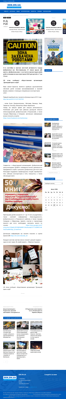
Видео (18, 11)
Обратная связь (47, 11)
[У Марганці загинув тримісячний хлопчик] (36, 345)
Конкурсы (33, 11)
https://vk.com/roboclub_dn (19, 236)
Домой (4, 15)
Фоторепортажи (25, 11)
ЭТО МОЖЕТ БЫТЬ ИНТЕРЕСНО (12, 318)
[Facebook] (51, 1)
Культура (5, 328)
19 (51, 202)
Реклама (39, 11)
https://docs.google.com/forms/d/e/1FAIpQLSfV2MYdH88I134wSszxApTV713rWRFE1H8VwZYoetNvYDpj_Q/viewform (22, 227)
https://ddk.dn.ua (18, 397)
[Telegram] (53, 1)
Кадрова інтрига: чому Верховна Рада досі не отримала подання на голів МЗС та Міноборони (9, 354)
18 (48, 202)
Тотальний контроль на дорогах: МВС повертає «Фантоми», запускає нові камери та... (57, 146)
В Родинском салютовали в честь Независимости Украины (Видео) (34, 310)
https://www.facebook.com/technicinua (15, 118)
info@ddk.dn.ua (33, 387)
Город (9, 15)
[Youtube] (61, 1)
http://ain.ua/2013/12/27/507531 (13, 99)
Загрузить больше (53, 172)
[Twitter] (56, 1)
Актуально (12, 11)
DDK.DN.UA (30, 394)
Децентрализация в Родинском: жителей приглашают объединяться (11, 310)
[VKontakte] (59, 1)
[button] (61, 11)
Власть (5, 348)
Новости (6, 11)
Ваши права (33, 328)
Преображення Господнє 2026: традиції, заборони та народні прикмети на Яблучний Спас (8, 334)
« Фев (45, 210)
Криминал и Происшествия (20, 328)
